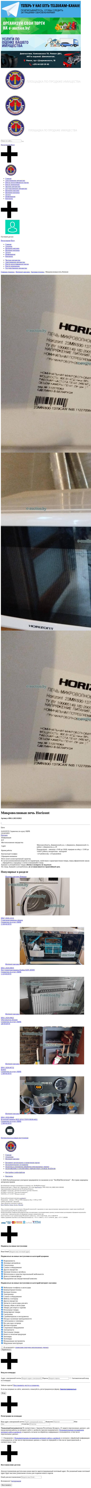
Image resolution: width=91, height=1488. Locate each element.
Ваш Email (5, 1252)
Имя (75, 1422)
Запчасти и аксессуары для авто (16, 1303)
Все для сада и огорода (12, 1323)
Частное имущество (12, 186)
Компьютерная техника (12, 1290)
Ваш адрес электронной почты (12, 1422)
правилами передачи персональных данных (31, 1347)
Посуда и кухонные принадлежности (18, 1319)
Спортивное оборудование (14, 1328)
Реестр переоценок (12, 184)
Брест (2, 1204)
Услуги (8, 194)
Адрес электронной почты (11, 1378)
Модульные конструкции (13, 1343)
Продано (4, 835)
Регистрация (5, 145)
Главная (8, 178)
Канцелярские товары (12, 1312)
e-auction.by (22, 1198)
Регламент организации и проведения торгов (22, 1163)
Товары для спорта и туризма (15, 1308)
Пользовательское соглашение (16, 1165)
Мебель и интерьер (11, 1299)
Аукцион (8, 246)
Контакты (9, 198)
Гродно (16, 1204)
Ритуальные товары (11, 1310)
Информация (10, 196)
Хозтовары (8, 1339)
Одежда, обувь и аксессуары (14, 1305)
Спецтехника (9, 1265)
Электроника (9, 1294)
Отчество (25, 1424)
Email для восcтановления (11, 1477)
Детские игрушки (10, 1325)
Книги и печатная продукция (15, 1334)
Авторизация (16, 1481)
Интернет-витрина (12, 192)
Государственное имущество (16, 188)
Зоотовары (8, 1336)
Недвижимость (9, 1261)
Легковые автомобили (12, 1263)
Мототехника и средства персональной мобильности (24, 1274)
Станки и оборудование (13, 1267)
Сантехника (8, 1314)
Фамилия (49, 1422)
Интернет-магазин (12, 190)
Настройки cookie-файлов (15, 1172)
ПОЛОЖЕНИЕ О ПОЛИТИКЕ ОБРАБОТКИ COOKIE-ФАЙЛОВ (30, 1169)
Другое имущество (11, 1270)
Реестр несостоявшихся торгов (17, 182)
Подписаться (6, 1349)
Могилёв (20, 1204)
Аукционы (9, 1157)
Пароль (45, 1378)
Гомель (11, 1204)
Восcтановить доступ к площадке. (26, 1385)
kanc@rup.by (38, 1187)
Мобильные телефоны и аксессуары (17, 1288)
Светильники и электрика (13, 1321)
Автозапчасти (9, 1330)
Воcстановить (6, 1485)
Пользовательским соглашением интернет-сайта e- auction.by (37, 1438)
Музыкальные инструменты (14, 1341)
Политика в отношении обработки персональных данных (27, 1167)
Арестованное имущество (15, 180)
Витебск (6, 1204)
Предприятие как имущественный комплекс (20, 1279)
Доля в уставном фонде (12, 1276)
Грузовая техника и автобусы (15, 1272)
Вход (13, 145)
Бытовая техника (10, 1292)
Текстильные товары (11, 1332)
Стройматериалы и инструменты (16, 1316)
